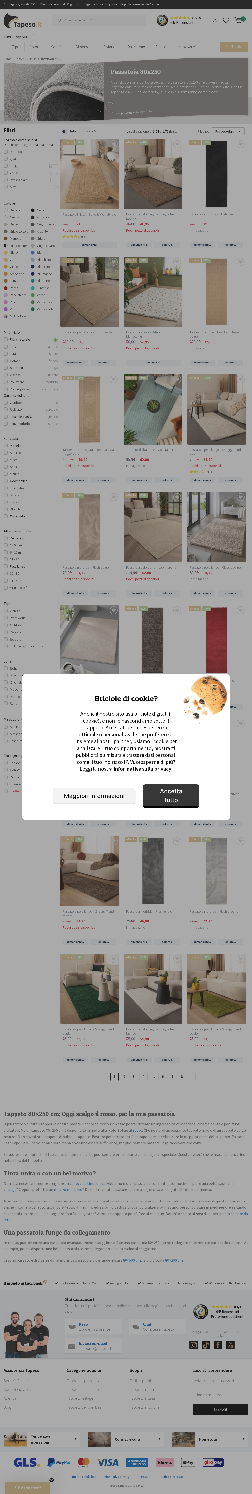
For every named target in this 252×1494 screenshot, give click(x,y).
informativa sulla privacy (142, 768)
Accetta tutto (171, 796)
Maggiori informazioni (94, 795)
